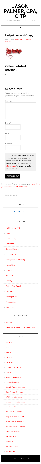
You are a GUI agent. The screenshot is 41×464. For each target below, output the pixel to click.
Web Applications (12, 446)
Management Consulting (15, 260)
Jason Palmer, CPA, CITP (20, 11)
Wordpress (10, 307)
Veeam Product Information (15, 422)
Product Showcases (12, 382)
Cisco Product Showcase (14, 392)
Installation (9, 372)
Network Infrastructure (13, 377)
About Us (9, 342)
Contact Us (9, 362)
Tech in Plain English (13, 286)
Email (8, 133)
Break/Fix (9, 352)
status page (11, 166)
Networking (10, 265)
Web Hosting (10, 451)
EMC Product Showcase (14, 397)
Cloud (8, 233)
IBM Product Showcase (13, 407)
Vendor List (9, 441)
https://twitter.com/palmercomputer (20, 328)
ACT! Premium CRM (13, 228)
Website (8, 144)
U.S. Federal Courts (12, 436)
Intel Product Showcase (14, 412)
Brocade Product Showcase (15, 387)
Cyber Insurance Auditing (14, 367)
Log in (27, 458)
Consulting (10, 244)
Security (9, 281)
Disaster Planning (12, 249)
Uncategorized (11, 297)
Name (8, 123)
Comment (9, 101)
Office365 (9, 270)
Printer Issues (11, 275)
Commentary (11, 239)
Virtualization (11, 302)
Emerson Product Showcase (15, 402)
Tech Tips (9, 291)
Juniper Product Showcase (15, 417)
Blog (7, 347)
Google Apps (11, 254)
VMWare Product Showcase (15, 427)
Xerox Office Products (13, 431)
